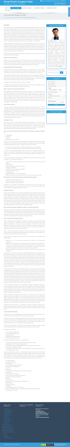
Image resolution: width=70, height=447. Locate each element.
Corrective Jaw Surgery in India (30, 17)
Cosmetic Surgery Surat (9, 411)
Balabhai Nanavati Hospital (9, 432)
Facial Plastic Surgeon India (18, 1)
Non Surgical (8, 10)
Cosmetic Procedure (8, 414)
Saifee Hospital (7, 426)
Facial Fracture (7, 415)
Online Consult (7, 418)
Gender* (49, 88)
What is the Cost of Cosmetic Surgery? (42, 415)
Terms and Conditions (8, 438)
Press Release (7, 421)
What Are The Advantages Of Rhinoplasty (42, 409)
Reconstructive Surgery (39, 8)
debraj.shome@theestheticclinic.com (49, 1)
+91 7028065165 (62, 1)
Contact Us (6, 423)
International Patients (52, 8)
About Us (7, 8)
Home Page (6, 408)
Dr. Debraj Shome (7, 409)
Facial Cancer (6, 417)
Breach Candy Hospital (8, 429)
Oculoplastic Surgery (26, 8)
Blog (5, 433)
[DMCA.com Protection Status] (47, 444)
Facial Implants (19, 17)
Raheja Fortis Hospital (8, 430)
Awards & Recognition (8, 420)
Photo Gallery (6, 436)
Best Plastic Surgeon (59, 55)
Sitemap (5, 435)
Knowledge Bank (7, 412)
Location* (50, 94)
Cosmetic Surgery (15, 8)
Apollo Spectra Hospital (8, 427)
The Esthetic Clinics (8, 424)
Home (5, 17)
